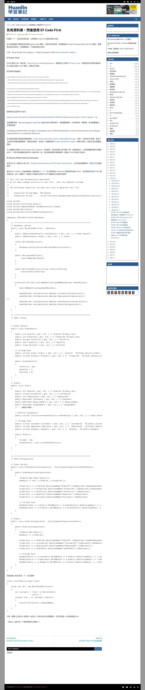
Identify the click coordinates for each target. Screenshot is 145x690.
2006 (111, 258)
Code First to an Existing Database (40, 63)
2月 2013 (114, 207)
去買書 (51, 19)
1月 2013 (114, 210)
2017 (111, 168)
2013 (111, 178)
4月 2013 (114, 202)
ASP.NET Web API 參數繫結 (119, 222)
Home (9, 25)
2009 (111, 250)
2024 (111, 149)
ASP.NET (112, 68)
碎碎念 (111, 94)
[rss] (137, 1)
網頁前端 (112, 105)
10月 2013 (114, 186)
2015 (111, 173)
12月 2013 (114, 181)
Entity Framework (21, 25)
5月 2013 (114, 199)
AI (110, 110)
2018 (111, 165)
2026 (111, 144)
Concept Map (114, 123)
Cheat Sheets (115, 238)
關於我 (13, 2)
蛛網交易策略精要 (113, 53)
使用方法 (93, 163)
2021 (111, 157)
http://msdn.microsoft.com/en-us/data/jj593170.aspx (55, 138)
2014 (111, 176)
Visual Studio (114, 79)
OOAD (111, 107)
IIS (110, 115)
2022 (111, 154)
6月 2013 (114, 197)
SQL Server (113, 118)
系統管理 (112, 102)
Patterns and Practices (118, 76)
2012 (111, 242)
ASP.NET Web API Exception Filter (121, 217)
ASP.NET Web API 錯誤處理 (119, 225)
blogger (98, 649)
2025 (111, 146)
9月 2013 (114, 189)
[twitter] (131, 1)
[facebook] (124, 1)
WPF (111, 121)
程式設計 (16, 19)
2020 (111, 160)
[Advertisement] (54, 628)
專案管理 (112, 131)
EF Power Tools (74, 63)
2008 (111, 252)
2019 (111, 162)
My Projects (114, 126)
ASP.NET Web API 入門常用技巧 (120, 227)
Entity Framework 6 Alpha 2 (65, 52)
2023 (111, 152)
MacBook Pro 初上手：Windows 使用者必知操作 (122, 44)
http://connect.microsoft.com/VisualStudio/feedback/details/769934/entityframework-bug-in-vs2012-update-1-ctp (52, 117)
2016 (111, 170)
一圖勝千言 (42, 19)
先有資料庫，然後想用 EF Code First (122, 215)
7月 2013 (114, 194)
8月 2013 (114, 191)
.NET (13, 25)
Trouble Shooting (116, 97)
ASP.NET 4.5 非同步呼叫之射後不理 (122, 230)
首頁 (8, 2)
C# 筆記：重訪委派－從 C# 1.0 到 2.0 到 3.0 (121, 49)
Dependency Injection (117, 92)
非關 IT (112, 134)
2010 (111, 247)
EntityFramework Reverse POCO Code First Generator (51, 163)
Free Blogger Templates (39, 687)
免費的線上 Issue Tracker (119, 220)
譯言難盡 (112, 84)
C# (110, 66)
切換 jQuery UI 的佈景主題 (119, 235)
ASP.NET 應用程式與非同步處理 (120, 233)
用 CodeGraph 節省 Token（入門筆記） (120, 39)
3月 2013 (114, 205)
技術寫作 (112, 100)
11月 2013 (114, 183)
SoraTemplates (18, 687)
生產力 (111, 128)
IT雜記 (111, 81)
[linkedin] (134, 1)
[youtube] (128, 1)
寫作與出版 (24, 19)
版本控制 (112, 89)
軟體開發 (112, 87)
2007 (111, 255)
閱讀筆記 (34, 19)
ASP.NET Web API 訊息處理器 (120, 212)
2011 (111, 244)
